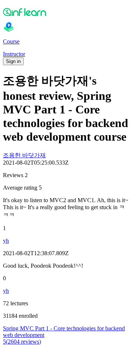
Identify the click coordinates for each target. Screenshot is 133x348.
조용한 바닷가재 (24, 155)
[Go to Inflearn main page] (66, 12)
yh (6, 241)
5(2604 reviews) (22, 341)
